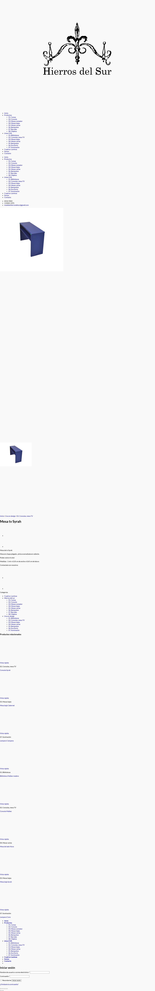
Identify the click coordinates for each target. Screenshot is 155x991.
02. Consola (12, 119)
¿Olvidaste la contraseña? (9, 984)
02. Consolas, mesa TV (16, 137)
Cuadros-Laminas (10, 149)
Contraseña (4, 976)
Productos (8, 115)
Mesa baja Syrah (6, 882)
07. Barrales (12, 129)
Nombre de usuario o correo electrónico (15, 972)
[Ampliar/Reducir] (1, 988)
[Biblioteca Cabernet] (9, 536)
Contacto (7, 153)
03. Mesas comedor (15, 121)
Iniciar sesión (16, 980)
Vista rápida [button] (4, 663)
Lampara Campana (7, 741)
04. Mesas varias (14, 141)
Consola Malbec (6, 811)
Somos (6, 151)
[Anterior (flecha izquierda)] (1, 990)
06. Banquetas (13, 127)
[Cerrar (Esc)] (7, 988)
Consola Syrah (5, 670)
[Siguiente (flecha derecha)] (3, 990)
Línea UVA (8, 133)
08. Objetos (12, 131)
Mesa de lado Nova (7, 846)
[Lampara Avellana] (9, 547)
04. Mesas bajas (14, 123)
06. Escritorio (13, 145)
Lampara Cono (5, 917)
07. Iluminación (14, 147)
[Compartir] (5, 988)
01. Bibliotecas (13, 135)
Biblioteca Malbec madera (9, 776)
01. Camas (12, 117)
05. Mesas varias (14, 125)
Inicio (6, 113)
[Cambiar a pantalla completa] (3, 988)
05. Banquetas (13, 143)
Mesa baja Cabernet (7, 705)
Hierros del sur (9, 598)
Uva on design (10, 516)
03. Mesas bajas (14, 139)
